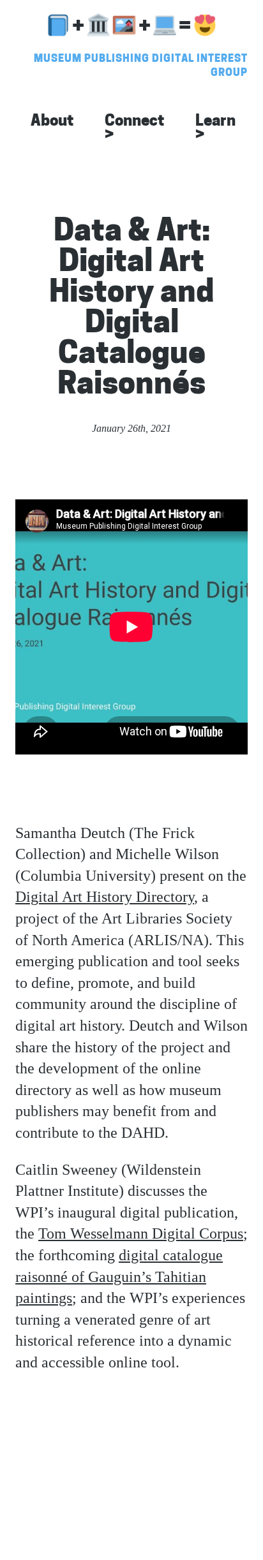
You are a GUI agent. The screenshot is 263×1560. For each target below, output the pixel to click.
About (52, 121)
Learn (215, 128)
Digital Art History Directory (104, 896)
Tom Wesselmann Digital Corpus (140, 1233)
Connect (135, 128)
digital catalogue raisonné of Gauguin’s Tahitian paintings (119, 1276)
